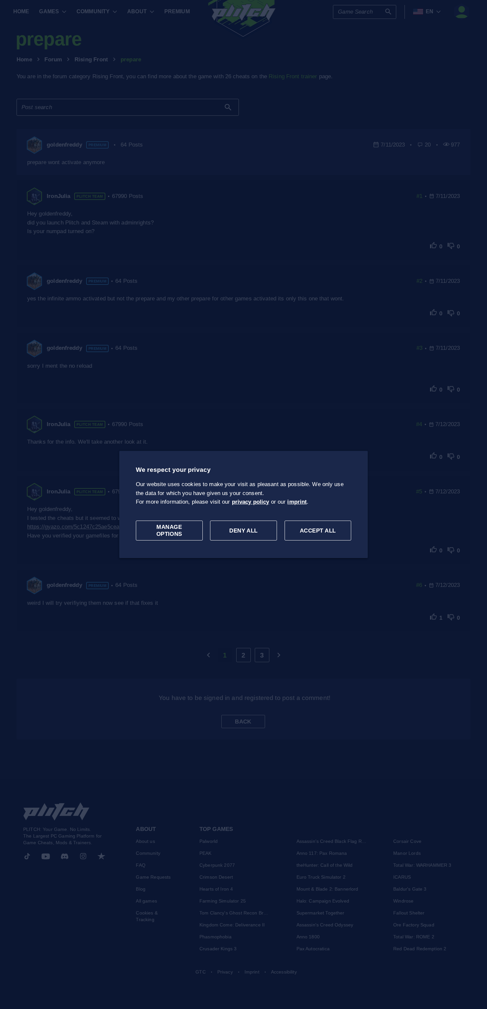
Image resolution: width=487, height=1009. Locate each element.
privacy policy (250, 502)
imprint (297, 502)
